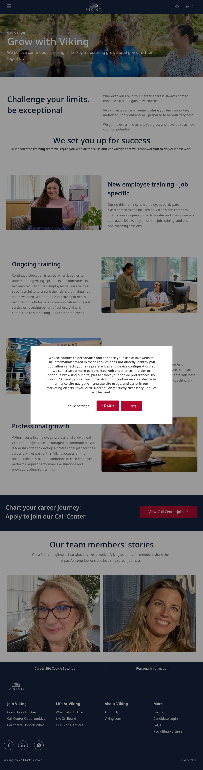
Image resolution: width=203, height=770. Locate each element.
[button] (77, 406)
